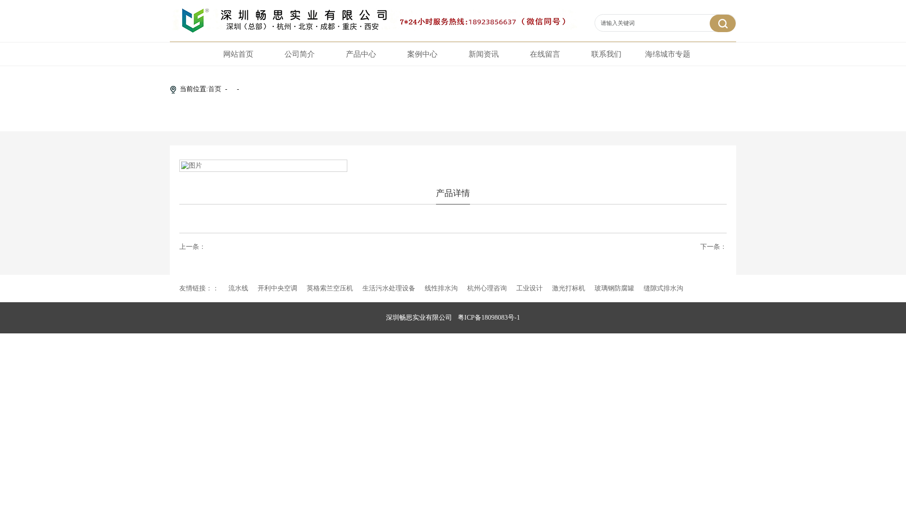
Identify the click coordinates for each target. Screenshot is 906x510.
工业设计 (529, 288)
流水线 (238, 288)
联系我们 (606, 54)
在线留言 (545, 54)
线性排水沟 (441, 288)
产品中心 (361, 54)
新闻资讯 (484, 54)
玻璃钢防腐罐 (614, 288)
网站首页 (238, 54)
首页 (214, 89)
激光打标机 (568, 288)
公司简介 (300, 54)
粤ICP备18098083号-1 (489, 317)
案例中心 (422, 54)
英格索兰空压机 (330, 288)
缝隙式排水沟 (663, 288)
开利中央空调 (277, 288)
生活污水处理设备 (388, 288)
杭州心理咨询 (487, 288)
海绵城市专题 (667, 54)
